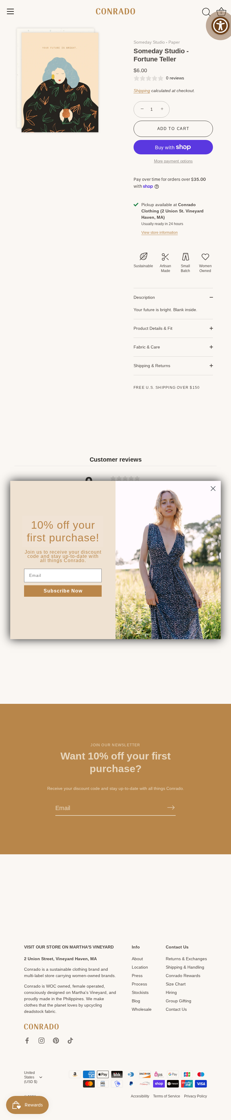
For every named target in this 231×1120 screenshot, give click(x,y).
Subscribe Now (63, 590)
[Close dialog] (213, 488)
